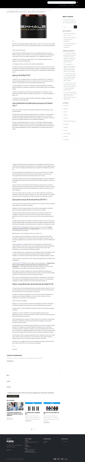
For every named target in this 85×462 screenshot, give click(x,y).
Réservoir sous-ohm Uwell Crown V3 (51, 413)
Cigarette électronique (68, 121)
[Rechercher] (75, 26)
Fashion (65, 124)
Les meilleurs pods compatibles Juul (32, 413)
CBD (65, 118)
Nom (8, 375)
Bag (65, 111)
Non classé (66, 133)
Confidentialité (46, 441)
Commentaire (10, 361)
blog (65, 114)
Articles (65, 105)
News (65, 130)
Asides (65, 108)
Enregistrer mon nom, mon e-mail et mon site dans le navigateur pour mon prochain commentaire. (31, 392)
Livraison (45, 442)
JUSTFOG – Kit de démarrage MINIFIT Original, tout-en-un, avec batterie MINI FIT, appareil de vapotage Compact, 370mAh (70, 86)
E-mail (8, 381)
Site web (9, 387)
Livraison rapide (65, 441)
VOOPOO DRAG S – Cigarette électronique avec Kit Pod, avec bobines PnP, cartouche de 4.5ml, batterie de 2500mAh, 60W (70, 96)
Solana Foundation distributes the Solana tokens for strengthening (70, 39)
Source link (14, 349)
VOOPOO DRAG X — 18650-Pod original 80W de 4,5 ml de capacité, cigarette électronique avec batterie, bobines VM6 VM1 (70, 77)
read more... (9, 449)
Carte (77, 5)
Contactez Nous (63, 5)
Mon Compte (71, 5)
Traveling (66, 139)
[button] (31, 429)
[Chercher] (74, 2)
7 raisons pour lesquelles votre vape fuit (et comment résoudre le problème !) (15, 414)
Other (65, 136)
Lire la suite (9, 418)
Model (65, 127)
